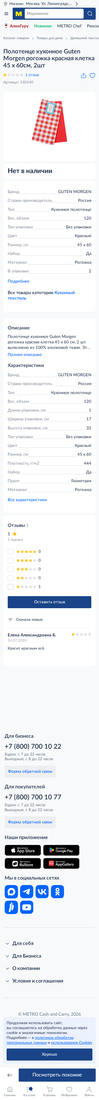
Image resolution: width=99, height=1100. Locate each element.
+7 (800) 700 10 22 (33, 746)
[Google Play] (61, 850)
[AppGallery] (61, 863)
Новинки (43, 26)
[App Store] (23, 850)
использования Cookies (71, 1043)
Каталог (6, 14)
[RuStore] (23, 863)
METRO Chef (69, 26)
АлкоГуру (19, 26)
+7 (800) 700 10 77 (33, 797)
